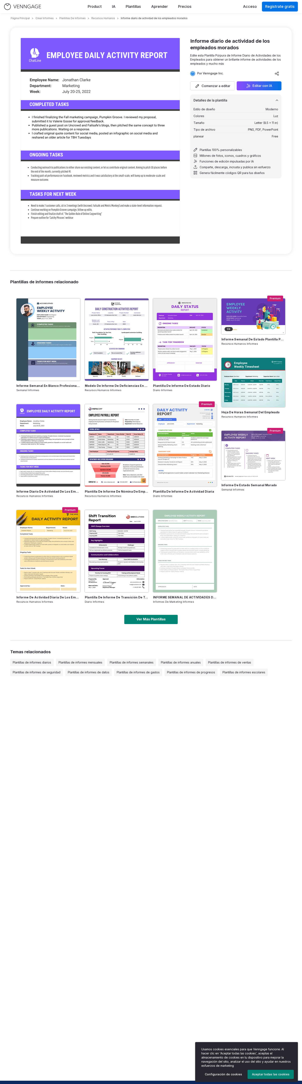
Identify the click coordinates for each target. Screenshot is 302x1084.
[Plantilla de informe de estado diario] (185, 339)
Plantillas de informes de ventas (229, 662)
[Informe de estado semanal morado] (253, 455)
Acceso (250, 6)
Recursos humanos (103, 18)
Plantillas (133, 6)
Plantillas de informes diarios (32, 662)
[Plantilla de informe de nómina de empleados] (117, 445)
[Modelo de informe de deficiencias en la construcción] (117, 339)
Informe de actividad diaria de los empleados (48, 597)
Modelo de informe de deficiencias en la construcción (117, 385)
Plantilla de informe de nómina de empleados (117, 491)
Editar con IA (262, 86)
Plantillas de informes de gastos (138, 672)
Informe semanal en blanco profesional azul (48, 385)
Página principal (20, 18)
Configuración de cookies (223, 1074)
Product (95, 6)
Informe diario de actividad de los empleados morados (48, 491)
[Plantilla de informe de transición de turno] (117, 551)
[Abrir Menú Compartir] (276, 73)
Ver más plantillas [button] (151, 619)
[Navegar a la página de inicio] (22, 6)
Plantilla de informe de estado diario (181, 385)
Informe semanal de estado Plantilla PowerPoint (253, 339)
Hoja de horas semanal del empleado (250, 412)
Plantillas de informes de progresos (191, 672)
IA (113, 6)
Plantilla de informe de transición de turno (117, 597)
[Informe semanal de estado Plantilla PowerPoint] (253, 316)
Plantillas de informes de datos (88, 672)
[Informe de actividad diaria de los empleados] (48, 551)
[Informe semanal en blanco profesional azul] (48, 339)
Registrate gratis (280, 6)
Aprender (159, 6)
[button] (212, 85)
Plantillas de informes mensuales (80, 662)
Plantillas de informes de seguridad (36, 672)
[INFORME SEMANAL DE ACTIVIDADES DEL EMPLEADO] (185, 551)
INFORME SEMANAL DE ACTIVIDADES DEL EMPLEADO (185, 597)
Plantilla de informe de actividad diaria (183, 491)
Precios (184, 6)
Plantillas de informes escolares (243, 672)
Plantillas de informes (72, 18)
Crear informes (45, 18)
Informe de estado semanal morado (249, 485)
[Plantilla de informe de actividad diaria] (185, 445)
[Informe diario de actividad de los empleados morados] (48, 445)
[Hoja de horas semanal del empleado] (253, 382)
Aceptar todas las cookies (270, 1074)
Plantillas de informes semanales (131, 662)
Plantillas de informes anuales (181, 662)
